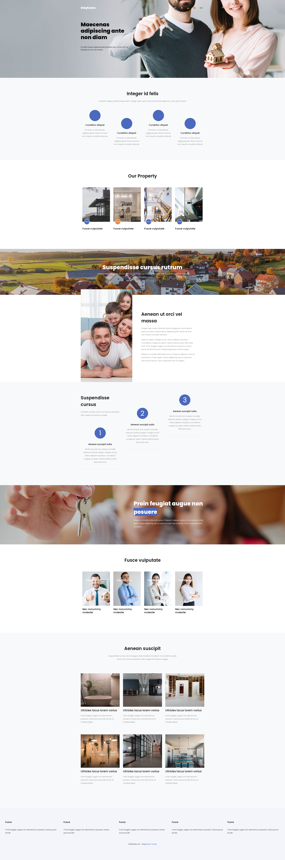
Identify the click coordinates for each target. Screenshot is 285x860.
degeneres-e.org (149, 844)
